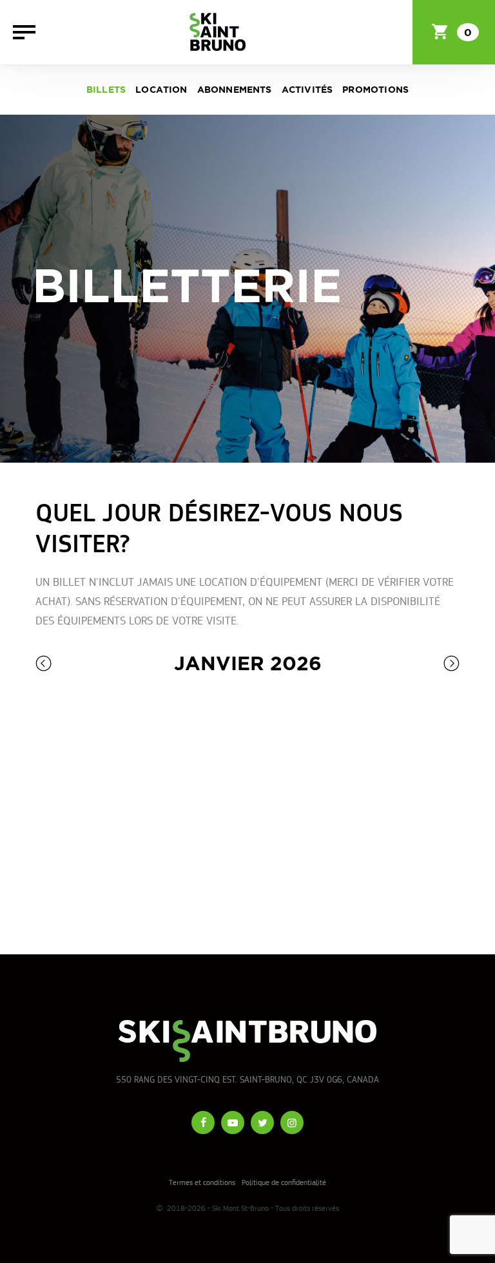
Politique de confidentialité (284, 1182)
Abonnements (234, 90)
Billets (106, 90)
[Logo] (217, 32)
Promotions (375, 90)
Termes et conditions (202, 1182)
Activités (307, 90)
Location (161, 90)
